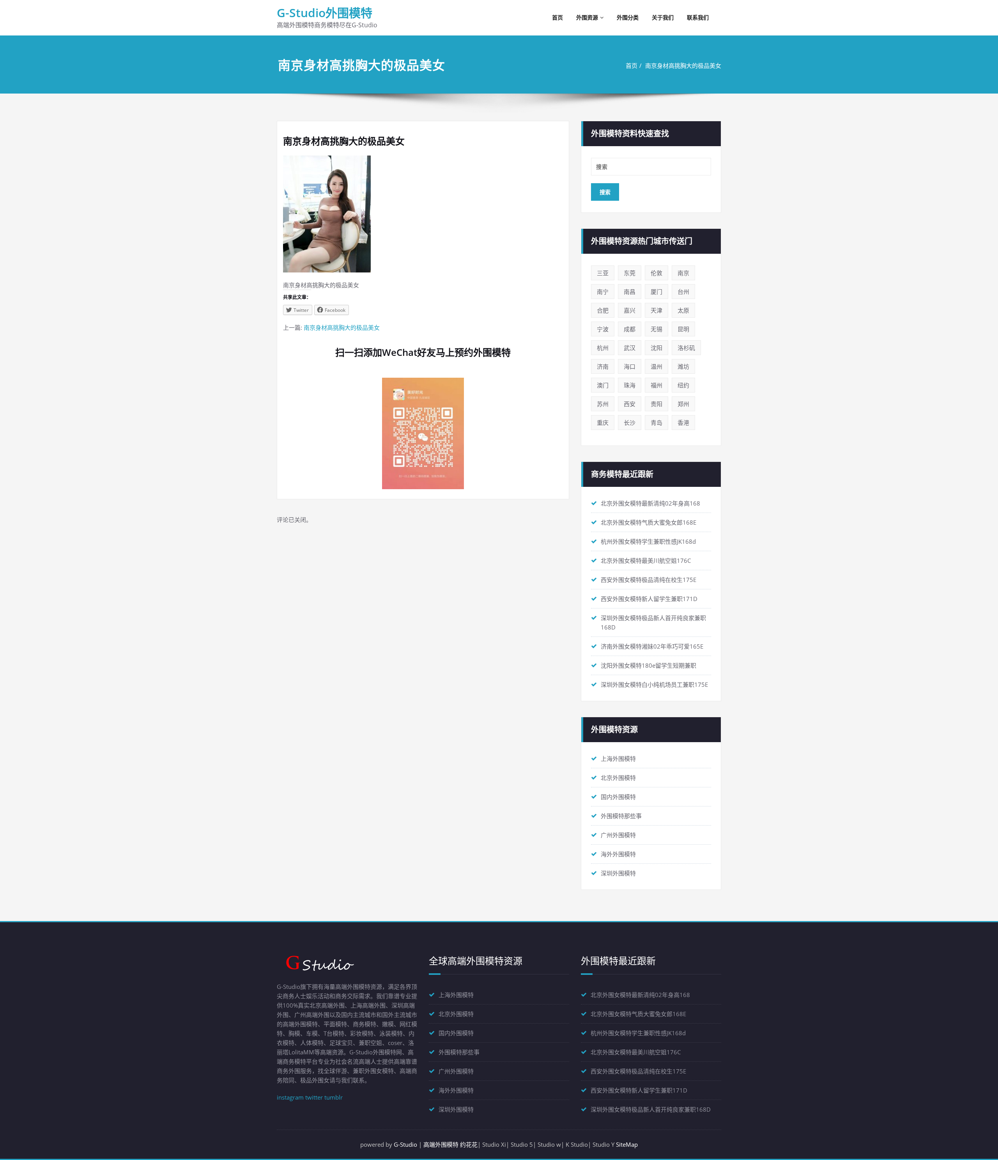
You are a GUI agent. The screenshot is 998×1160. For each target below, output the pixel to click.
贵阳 (656, 404)
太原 (683, 310)
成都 (629, 329)
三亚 (603, 273)
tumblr (333, 1097)
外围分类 (628, 17)
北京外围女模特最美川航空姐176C (646, 560)
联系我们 (698, 17)
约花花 (469, 1144)
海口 (629, 366)
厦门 (656, 291)
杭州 (603, 348)
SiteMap (627, 1144)
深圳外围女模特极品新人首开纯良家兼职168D (651, 1109)
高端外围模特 (440, 1144)
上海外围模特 (618, 758)
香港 (683, 422)
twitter (314, 1097)
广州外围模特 (618, 835)
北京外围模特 (618, 778)
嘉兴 (629, 310)
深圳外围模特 (618, 873)
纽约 (683, 385)
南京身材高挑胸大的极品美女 (683, 65)
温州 (656, 366)
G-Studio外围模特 (324, 13)
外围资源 (587, 17)
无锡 (656, 329)
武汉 (629, 348)
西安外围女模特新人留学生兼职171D (649, 599)
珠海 (629, 385)
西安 (629, 404)
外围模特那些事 (621, 816)
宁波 (603, 329)
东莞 (629, 273)
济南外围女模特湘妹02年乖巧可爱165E (652, 646)
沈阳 (656, 348)
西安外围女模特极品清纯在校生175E (648, 580)
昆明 (683, 329)
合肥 (603, 310)
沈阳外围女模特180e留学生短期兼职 (648, 665)
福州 (656, 385)
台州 (683, 291)
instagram (290, 1097)
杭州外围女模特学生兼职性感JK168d (648, 541)
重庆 (603, 422)
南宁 (603, 291)
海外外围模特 (618, 854)
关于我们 (663, 17)
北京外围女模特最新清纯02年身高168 (650, 503)
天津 (656, 310)
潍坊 (683, 366)
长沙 (629, 422)
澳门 (603, 385)
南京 (683, 273)
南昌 (629, 291)
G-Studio (405, 1144)
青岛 (656, 422)
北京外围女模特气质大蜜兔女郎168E (648, 522)
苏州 (603, 404)
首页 (557, 17)
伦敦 (656, 273)
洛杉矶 (686, 348)
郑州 (683, 404)
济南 (603, 366)
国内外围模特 (618, 797)
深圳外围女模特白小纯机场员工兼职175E (654, 684)
